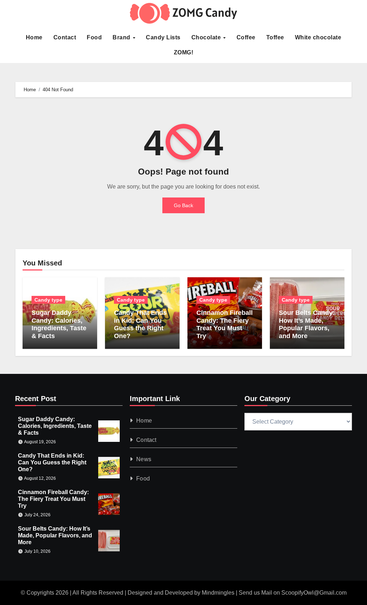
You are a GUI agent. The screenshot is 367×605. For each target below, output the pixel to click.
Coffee (246, 37)
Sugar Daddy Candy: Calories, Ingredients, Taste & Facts (59, 324)
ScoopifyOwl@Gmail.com (314, 593)
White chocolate (318, 37)
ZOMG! (184, 52)
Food (94, 37)
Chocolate (207, 37)
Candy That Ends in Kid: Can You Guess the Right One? (140, 324)
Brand (122, 37)
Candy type (48, 300)
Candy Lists (163, 37)
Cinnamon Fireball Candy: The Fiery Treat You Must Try (224, 324)
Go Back (183, 205)
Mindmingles (218, 593)
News (143, 459)
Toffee (275, 37)
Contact (64, 37)
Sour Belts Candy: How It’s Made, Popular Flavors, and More (307, 324)
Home (34, 37)
